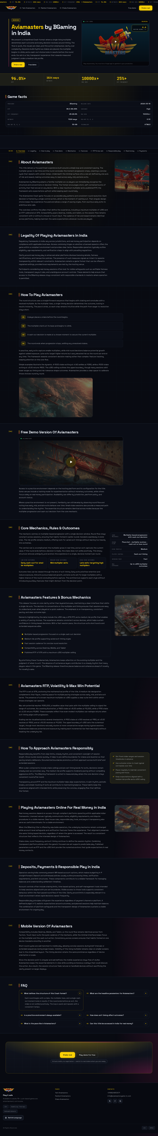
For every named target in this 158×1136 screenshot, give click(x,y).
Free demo (132, 8)
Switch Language (15, 1118)
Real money (129, 151)
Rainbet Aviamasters (49, 8)
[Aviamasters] (11, 8)
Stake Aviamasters (69, 8)
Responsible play (113, 151)
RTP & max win (97, 151)
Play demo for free (87, 1055)
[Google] (120, 1101)
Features (83, 151)
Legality (32, 151)
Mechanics (71, 151)
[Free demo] (115, 41)
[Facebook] (115, 1101)
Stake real (146, 8)
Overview (20, 151)
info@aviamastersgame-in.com (119, 1096)
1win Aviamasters (28, 8)
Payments (142, 151)
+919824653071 (113, 1093)
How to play (44, 151)
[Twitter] (109, 1101)
